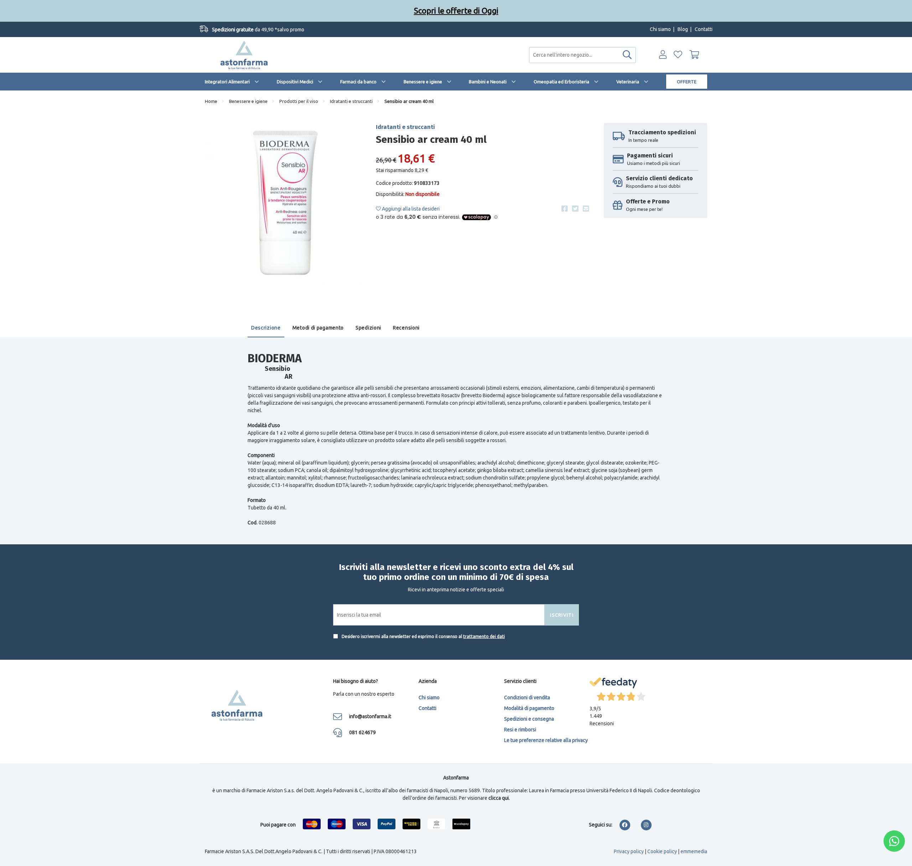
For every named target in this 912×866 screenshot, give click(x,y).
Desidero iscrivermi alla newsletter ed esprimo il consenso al (423, 636)
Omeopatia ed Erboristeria (561, 81)
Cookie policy (662, 851)
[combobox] (582, 55)
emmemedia (693, 851)
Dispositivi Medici (295, 81)
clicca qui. (499, 798)
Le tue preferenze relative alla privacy (546, 740)
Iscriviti (562, 614)
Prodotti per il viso (298, 101)
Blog (683, 29)
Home (211, 101)
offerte (686, 81)
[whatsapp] (894, 841)
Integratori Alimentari (227, 81)
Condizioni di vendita (527, 697)
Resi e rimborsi (520, 729)
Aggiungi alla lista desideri (410, 209)
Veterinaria (627, 81)
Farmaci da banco (358, 81)
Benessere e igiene (423, 81)
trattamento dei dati (484, 636)
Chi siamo (660, 29)
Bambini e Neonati (488, 81)
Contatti (703, 29)
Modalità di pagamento (529, 708)
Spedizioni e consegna (529, 719)
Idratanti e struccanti (351, 101)
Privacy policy (629, 851)
